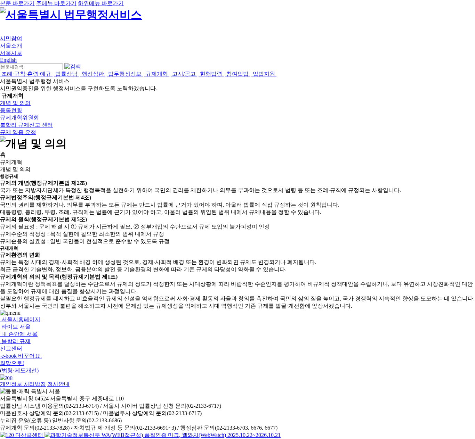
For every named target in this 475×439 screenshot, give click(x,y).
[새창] (163, 435)
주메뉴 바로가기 (56, 3)
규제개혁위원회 (19, 118)
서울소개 (11, 46)
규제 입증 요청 (18, 132)
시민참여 (11, 38)
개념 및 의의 (15, 103)
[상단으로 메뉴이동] (6, 377)
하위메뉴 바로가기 (101, 3)
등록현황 (11, 110)
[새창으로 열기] (22, 435)
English (8, 60)
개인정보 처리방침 (23, 384)
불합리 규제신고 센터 (26, 125)
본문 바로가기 (17, 3)
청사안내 (58, 384)
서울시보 (11, 53)
